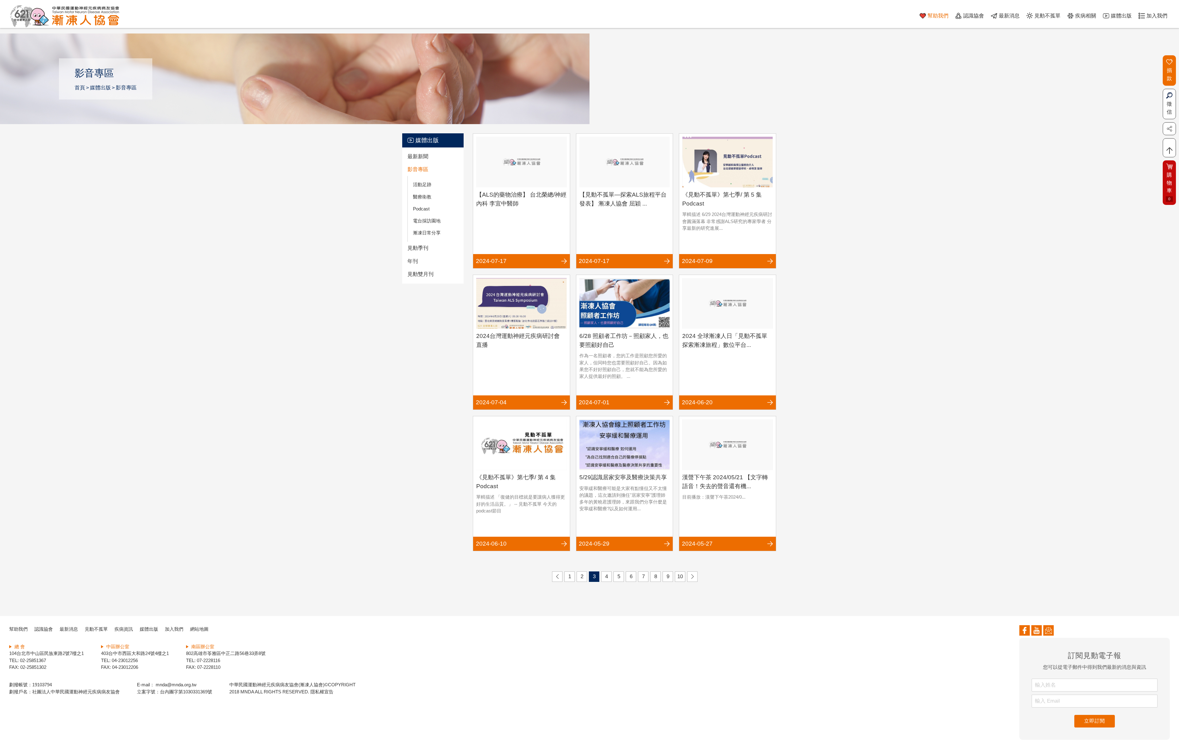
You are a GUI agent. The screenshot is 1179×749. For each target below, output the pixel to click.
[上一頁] (557, 576)
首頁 (80, 88)
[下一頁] (692, 576)
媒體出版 (100, 88)
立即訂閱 (1094, 721)
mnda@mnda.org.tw (175, 684)
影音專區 (126, 88)
